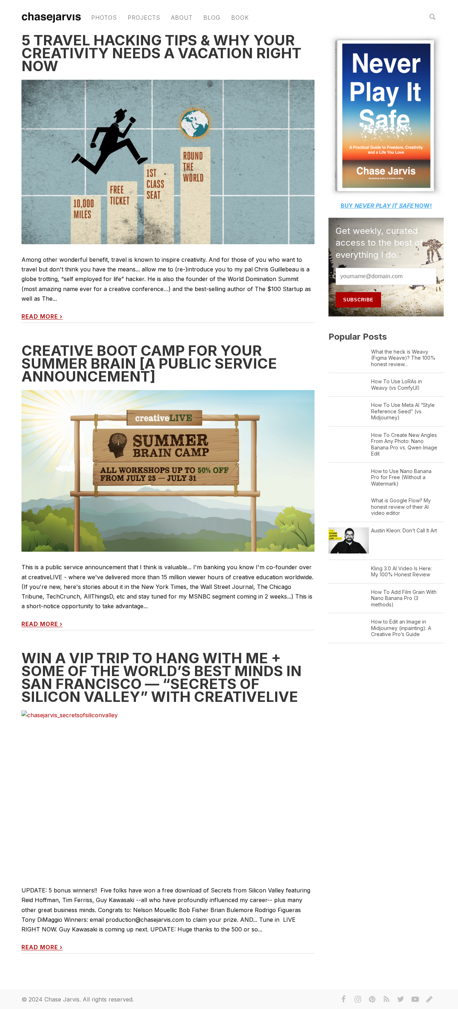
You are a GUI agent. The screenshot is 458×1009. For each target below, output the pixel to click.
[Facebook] (343, 999)
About (182, 17)
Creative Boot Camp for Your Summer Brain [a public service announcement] (149, 363)
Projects (144, 17)
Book (240, 17)
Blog (211, 17)
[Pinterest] (372, 999)
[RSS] (386, 999)
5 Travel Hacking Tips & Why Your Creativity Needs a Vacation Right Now (161, 53)
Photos (104, 17)
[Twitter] (401, 999)
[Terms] (429, 999)
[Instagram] (358, 999)
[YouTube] (415, 999)
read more (42, 317)
